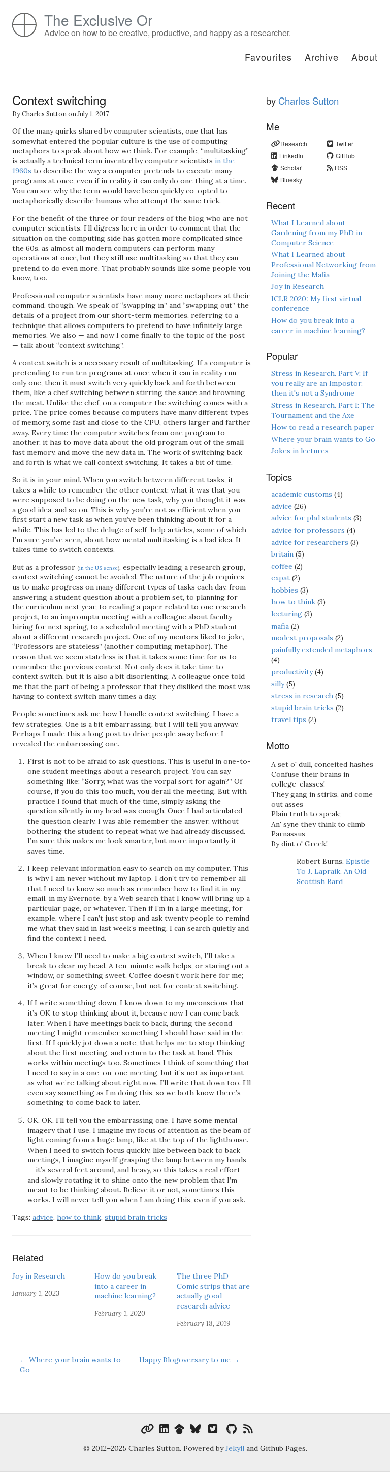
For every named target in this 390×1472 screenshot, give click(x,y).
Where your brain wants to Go (323, 439)
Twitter (344, 143)
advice (42, 1217)
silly (277, 684)
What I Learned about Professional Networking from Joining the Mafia (323, 264)
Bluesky (291, 179)
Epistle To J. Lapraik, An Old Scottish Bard (333, 871)
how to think (79, 1217)
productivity (292, 671)
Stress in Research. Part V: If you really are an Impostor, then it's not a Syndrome (319, 383)
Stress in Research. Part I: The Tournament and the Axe (323, 410)
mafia (280, 626)
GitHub (345, 155)
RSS (341, 167)
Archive (322, 56)
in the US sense (98, 568)
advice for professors (308, 530)
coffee (281, 566)
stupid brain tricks (136, 1217)
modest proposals (302, 637)
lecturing (286, 613)
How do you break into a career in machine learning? (125, 1285)
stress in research (302, 695)
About (364, 56)
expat (280, 577)
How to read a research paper (322, 427)
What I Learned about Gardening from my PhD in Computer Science (316, 232)
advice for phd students (311, 517)
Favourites (268, 56)
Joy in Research (38, 1276)
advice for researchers (309, 542)
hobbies (284, 590)
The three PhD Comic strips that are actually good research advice (213, 1291)
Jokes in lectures (300, 450)
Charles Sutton (308, 100)
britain (282, 554)
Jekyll (234, 1448)
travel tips (288, 719)
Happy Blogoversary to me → (189, 1359)
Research (293, 143)
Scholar (291, 167)
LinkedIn (291, 155)
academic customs (301, 494)
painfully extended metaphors (321, 650)
